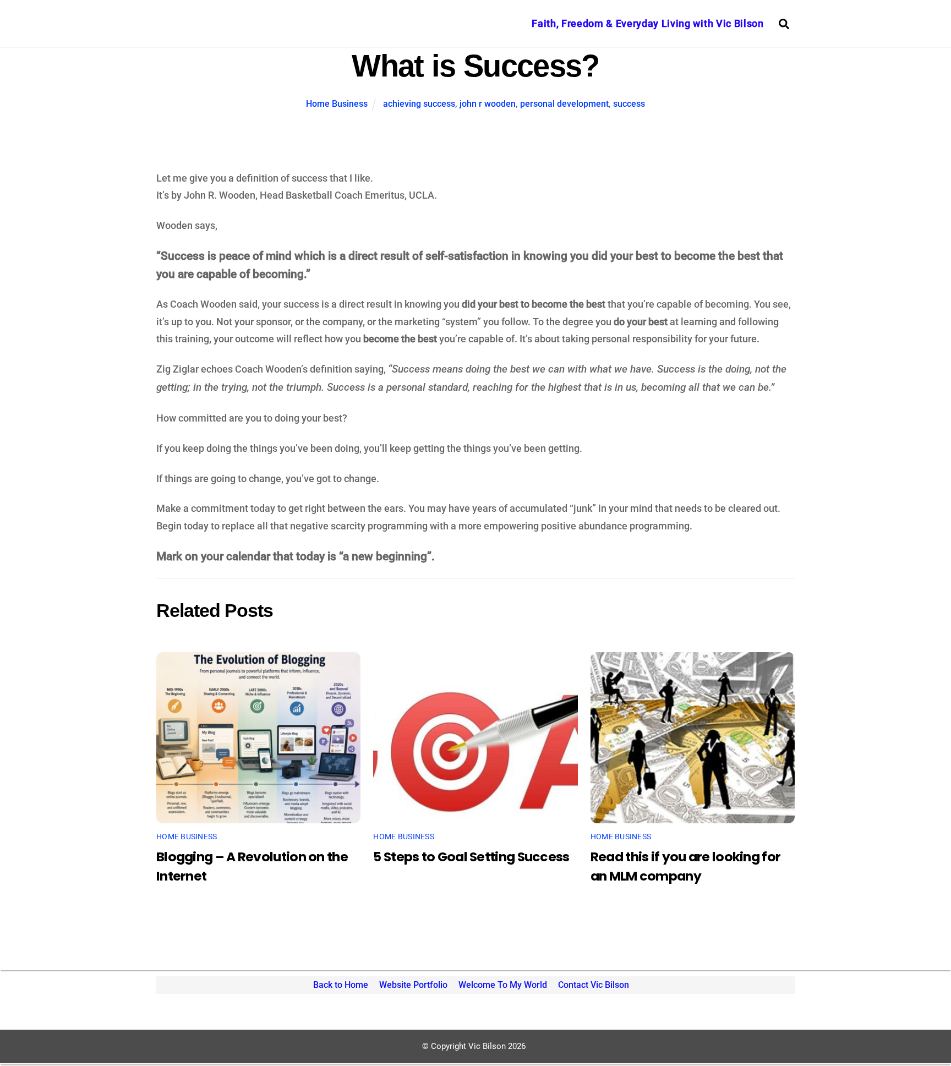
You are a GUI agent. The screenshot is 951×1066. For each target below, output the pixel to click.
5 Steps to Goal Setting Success (471, 857)
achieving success (419, 104)
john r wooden (488, 104)
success (629, 104)
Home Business (337, 104)
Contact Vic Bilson (593, 985)
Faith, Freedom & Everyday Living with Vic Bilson (647, 23)
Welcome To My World (502, 985)
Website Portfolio (413, 985)
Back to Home (340, 985)
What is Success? (475, 65)
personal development (564, 104)
